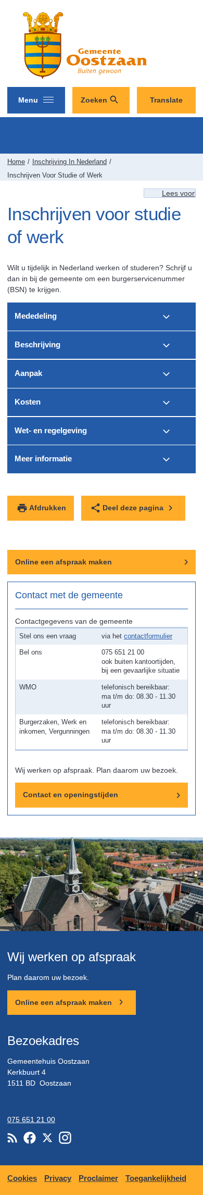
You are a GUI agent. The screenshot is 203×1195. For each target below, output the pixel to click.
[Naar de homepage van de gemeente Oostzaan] (82, 45)
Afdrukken (47, 508)
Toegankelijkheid (155, 1178)
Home (16, 162)
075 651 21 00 (31, 1119)
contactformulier (148, 636)
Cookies (22, 1178)
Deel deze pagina (133, 508)
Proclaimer (98, 1178)
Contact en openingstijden (70, 794)
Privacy (57, 1178)
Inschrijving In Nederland (69, 162)
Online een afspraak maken (63, 562)
